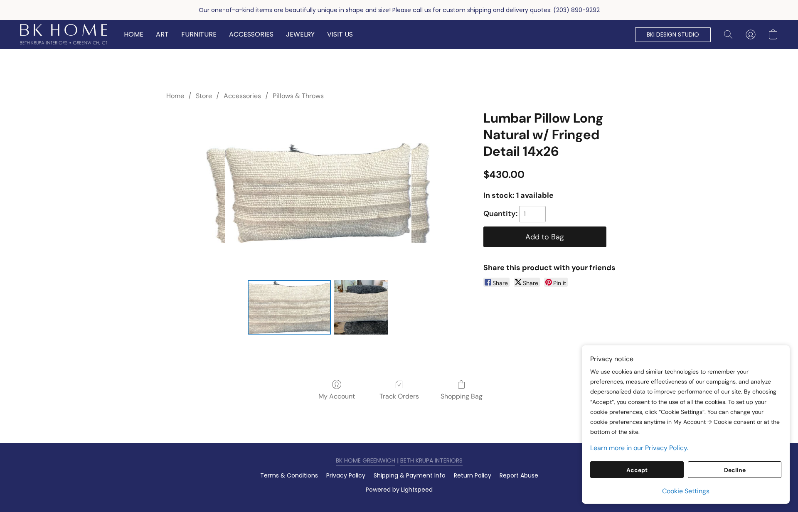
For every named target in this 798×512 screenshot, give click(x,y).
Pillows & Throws (298, 95)
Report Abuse (519, 475)
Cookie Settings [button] (685, 491)
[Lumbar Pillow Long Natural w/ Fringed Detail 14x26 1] (361, 307)
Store (204, 95)
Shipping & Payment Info (410, 475)
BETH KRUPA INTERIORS (431, 460)
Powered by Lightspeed (399, 489)
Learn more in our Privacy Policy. (639, 447)
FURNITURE (199, 34)
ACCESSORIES (251, 34)
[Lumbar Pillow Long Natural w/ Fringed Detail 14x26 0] (289, 307)
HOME (133, 34)
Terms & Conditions (289, 475)
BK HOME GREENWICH (365, 460)
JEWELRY (300, 34)
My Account (336, 396)
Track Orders (399, 396)
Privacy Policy (345, 475)
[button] (63, 34)
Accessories (242, 95)
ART (162, 34)
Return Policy (472, 475)
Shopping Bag (462, 396)
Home (175, 95)
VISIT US (340, 34)
